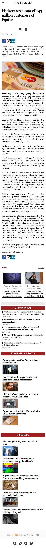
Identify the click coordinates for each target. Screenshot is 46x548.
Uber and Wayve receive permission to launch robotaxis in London (20, 395)
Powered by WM (33, 535)
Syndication (21, 535)
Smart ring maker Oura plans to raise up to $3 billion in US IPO (34, 293)
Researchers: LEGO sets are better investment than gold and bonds (18, 460)
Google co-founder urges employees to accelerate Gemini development (20, 378)
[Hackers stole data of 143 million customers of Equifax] (23, 63)
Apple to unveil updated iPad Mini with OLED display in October (21, 412)
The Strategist (23, 2)
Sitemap (10, 535)
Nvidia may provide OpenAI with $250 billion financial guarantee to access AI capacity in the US (23, 313)
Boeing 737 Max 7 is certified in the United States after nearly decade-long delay (20, 328)
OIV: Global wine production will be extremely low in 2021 (19, 494)
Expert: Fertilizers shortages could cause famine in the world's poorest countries (21, 477)
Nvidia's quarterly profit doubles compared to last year (12, 293)
